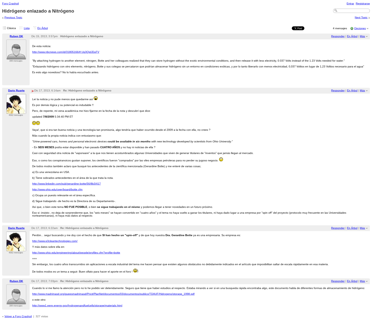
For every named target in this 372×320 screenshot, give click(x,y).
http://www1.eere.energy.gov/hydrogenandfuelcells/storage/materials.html (77, 305)
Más (362, 36)
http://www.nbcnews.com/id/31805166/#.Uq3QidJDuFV (65, 52)
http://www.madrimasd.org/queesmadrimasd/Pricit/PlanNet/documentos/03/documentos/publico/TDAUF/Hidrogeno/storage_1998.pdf (113, 293)
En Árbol (42, 28)
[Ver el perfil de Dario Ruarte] (16, 111)
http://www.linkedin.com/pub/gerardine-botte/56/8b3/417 (66, 183)
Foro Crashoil (10, 3)
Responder (338, 36)
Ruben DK (16, 36)
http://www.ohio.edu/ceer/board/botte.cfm (57, 189)
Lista (27, 28)
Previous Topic (13, 17)
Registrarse (363, 3)
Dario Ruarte (16, 90)
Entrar (350, 3)
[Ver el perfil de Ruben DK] (16, 57)
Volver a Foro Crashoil (18, 316)
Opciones (360, 28)
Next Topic (361, 17)
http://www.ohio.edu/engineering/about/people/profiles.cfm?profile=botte (76, 252)
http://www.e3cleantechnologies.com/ (55, 241)
